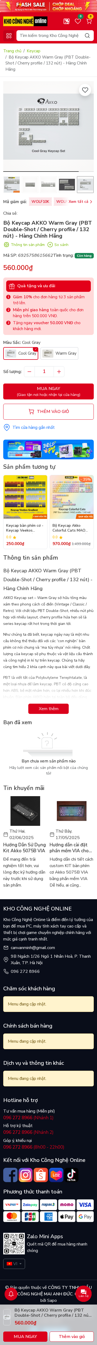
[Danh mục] (8, 35)
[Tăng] (59, 371)
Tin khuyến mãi (23, 788)
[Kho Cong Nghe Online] (48, 6)
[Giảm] (29, 371)
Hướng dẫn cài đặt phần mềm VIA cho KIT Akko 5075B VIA (71, 848)
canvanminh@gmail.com (33, 948)
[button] (85, 127)
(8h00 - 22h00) (33, 1147)
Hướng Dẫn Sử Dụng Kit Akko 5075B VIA (24, 848)
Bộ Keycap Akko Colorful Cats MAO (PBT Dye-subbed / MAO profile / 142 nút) (69, 528)
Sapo (51, 1300)
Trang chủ (12, 51)
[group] (48, 126)
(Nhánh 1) (28, 1118)
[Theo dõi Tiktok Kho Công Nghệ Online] (71, 1175)
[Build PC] (48, 449)
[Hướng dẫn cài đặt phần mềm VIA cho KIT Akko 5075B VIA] (72, 811)
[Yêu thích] (85, 90)
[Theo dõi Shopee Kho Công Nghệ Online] (41, 1175)
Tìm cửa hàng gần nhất (33, 427)
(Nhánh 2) (28, 1132)
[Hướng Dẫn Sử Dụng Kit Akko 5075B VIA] (25, 811)
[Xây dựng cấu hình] (66, 21)
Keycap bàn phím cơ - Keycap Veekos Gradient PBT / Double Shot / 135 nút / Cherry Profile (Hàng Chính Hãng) (24, 528)
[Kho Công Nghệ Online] (25, 21)
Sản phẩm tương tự (29, 467)
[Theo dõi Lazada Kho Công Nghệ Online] (56, 1175)
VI (15, 1264)
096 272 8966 (25, 971)
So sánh (61, 244)
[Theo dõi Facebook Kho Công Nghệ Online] (10, 1175)
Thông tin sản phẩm (28, 244)
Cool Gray (26, 353)
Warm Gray (65, 353)
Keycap (33, 51)
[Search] (87, 35)
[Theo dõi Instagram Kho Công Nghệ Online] (26, 1175)
